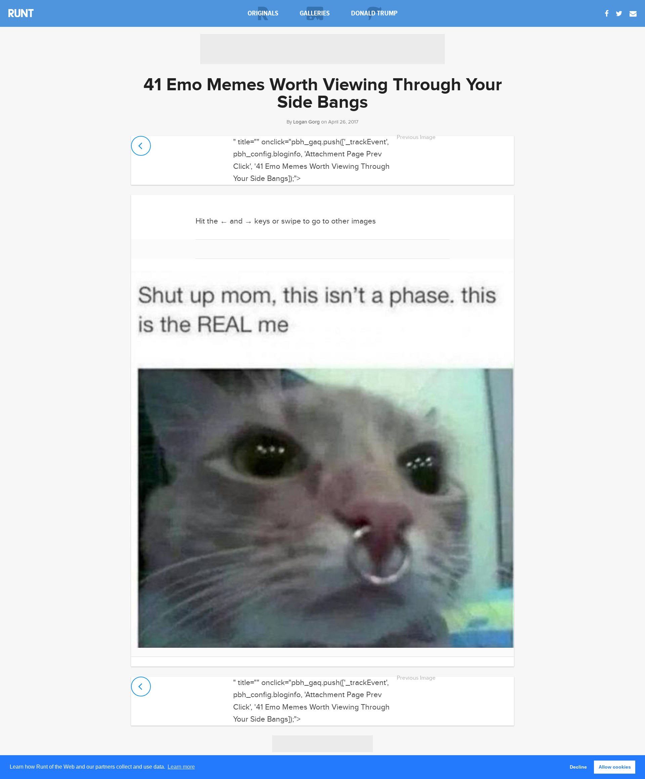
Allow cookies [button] (615, 767)
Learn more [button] (181, 767)
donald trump (374, 13)
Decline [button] (578, 767)
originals (263, 13)
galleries (315, 13)
